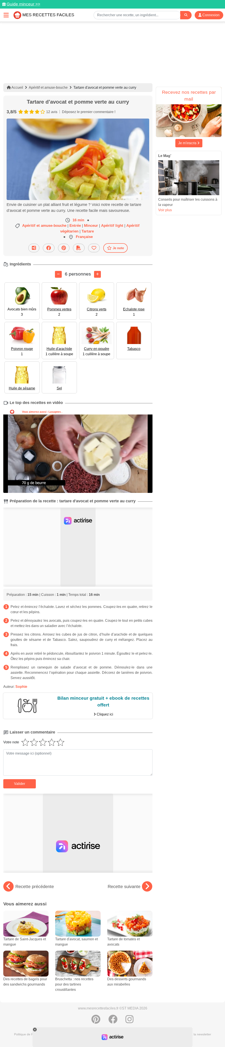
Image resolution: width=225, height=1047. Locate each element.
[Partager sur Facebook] (48, 248)
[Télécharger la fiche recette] (79, 248)
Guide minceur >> (23, 4)
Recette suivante (124, 886)
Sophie (21, 686)
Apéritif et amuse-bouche (48, 87)
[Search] (186, 15)
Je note (118, 248)
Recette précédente (34, 886)
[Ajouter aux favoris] (94, 248)
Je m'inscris (187, 143)
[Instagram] (129, 1021)
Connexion (210, 15)
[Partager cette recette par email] (33, 248)
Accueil (17, 87)
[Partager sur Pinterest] (63, 248)
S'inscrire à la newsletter (194, 1034)
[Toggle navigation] (6, 15)
